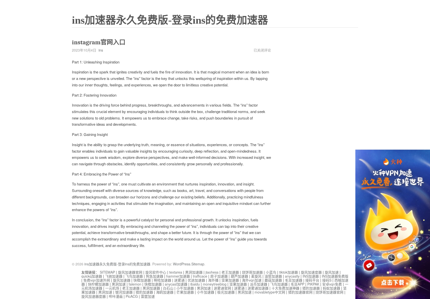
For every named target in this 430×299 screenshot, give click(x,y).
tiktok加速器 (288, 272)
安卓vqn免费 (332, 284)
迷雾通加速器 (258, 288)
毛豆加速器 (293, 280)
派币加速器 (258, 284)
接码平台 (312, 280)
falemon (135, 284)
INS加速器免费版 (335, 276)
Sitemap (197, 263)
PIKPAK (313, 284)
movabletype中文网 (270, 292)
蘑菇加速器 (273, 280)
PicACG (132, 296)
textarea (175, 272)
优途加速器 (196, 280)
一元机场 (112, 288)
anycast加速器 (176, 284)
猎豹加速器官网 (300, 292)
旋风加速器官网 (130, 272)
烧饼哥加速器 (252, 272)
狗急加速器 (154, 276)
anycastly (292, 276)
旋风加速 (332, 272)
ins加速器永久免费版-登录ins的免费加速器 (170, 20)
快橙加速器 (142, 280)
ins (101, 50)
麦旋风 (256, 276)
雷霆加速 (148, 296)
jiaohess (212, 272)
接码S (326, 280)
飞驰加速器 (113, 276)
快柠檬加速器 (98, 284)
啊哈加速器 (162, 280)
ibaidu (195, 284)
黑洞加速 (119, 284)
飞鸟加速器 (134, 276)
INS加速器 (311, 276)
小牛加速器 (185, 288)
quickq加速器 (91, 276)
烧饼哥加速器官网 (329, 292)
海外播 (213, 280)
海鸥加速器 (164, 292)
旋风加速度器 (311, 272)
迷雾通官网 (222, 288)
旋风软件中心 (155, 272)
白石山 (168, 288)
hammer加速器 (178, 276)
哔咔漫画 (116, 296)
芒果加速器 (185, 292)
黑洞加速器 (194, 272)
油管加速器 (273, 276)
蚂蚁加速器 (331, 288)
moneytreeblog (214, 284)
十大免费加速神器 (285, 288)
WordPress (181, 263)
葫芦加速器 (239, 276)
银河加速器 (124, 292)
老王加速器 (230, 272)
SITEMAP (107, 272)
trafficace (200, 276)
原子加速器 (219, 276)
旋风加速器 (121, 280)
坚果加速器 (230, 280)
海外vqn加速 (252, 280)
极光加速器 (226, 292)
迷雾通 (179, 280)
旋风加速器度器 (93, 296)
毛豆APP (297, 284)
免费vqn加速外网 (96, 280)
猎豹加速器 (311, 288)
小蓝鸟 (271, 272)
